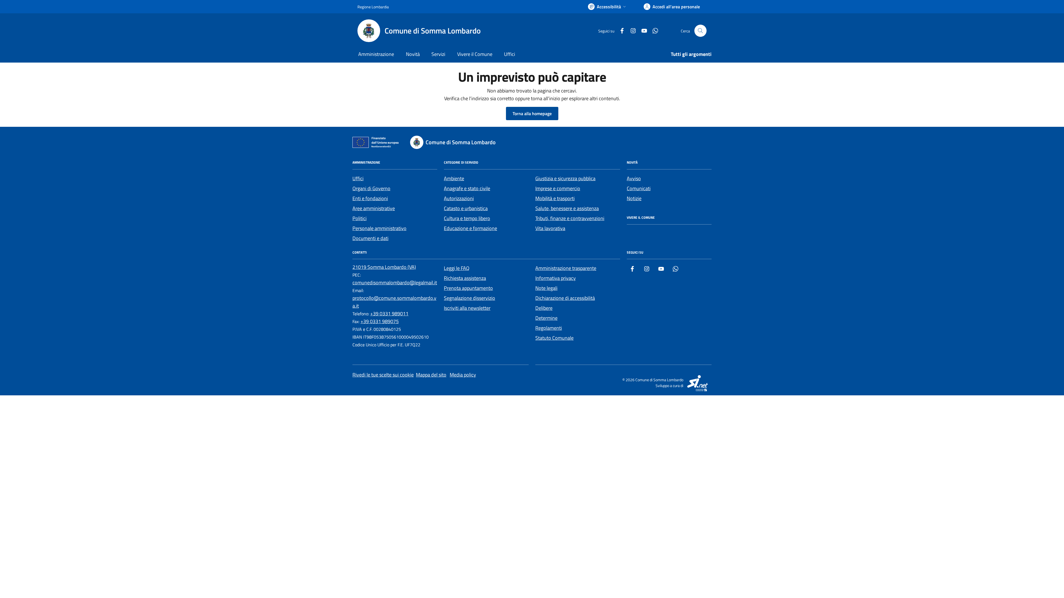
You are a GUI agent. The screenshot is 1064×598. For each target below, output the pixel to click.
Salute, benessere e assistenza (567, 208)
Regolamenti (548, 328)
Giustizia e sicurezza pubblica (565, 178)
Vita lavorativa (550, 228)
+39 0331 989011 (389, 313)
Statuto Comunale (554, 338)
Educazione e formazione (470, 228)
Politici (359, 218)
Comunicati (639, 188)
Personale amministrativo (379, 228)
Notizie (634, 198)
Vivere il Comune (474, 54)
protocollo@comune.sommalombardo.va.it (394, 302)
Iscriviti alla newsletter (467, 308)
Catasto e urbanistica (466, 208)
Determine (546, 318)
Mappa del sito (431, 374)
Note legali (546, 288)
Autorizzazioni (459, 198)
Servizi (438, 54)
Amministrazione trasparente (565, 268)
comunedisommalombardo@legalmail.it (394, 282)
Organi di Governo (371, 188)
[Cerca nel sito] (700, 31)
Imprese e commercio (557, 188)
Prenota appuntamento (468, 288)
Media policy (463, 374)
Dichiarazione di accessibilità (565, 298)
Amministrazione (376, 54)
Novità (413, 54)
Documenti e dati (370, 238)
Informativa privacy (555, 278)
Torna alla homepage (532, 113)
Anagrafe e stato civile (467, 188)
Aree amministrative (373, 208)
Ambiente (454, 178)
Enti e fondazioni (370, 198)
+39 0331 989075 (379, 321)
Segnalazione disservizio (469, 298)
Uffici (509, 54)
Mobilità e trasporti (555, 198)
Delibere (544, 308)
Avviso (634, 178)
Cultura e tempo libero (467, 218)
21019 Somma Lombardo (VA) (384, 267)
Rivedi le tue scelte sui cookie (383, 374)
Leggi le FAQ (456, 268)
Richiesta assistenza (465, 278)
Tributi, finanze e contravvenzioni (569, 218)
